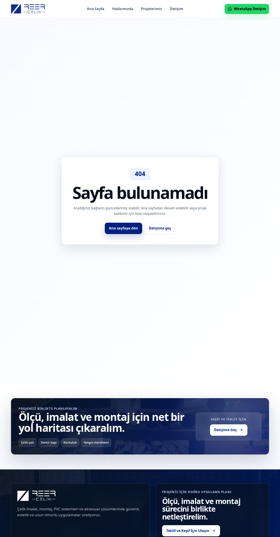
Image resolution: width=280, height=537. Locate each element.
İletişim (176, 8)
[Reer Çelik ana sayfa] (28, 8)
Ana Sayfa (95, 8)
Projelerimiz (151, 8)
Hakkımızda (122, 8)
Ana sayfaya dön (123, 228)
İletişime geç (160, 228)
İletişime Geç (225, 429)
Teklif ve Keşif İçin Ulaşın (187, 530)
